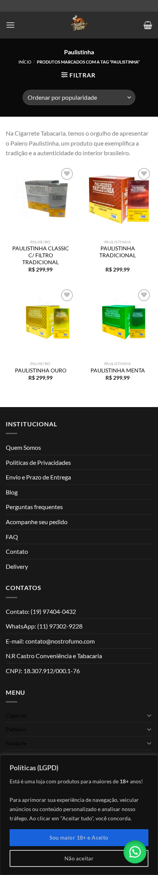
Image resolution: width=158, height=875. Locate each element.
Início (24, 61)
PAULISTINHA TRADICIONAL (117, 251)
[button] (134, 851)
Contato (17, 551)
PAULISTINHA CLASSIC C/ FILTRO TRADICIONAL (40, 255)
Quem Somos (23, 447)
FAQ (12, 536)
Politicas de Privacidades (38, 462)
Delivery (17, 566)
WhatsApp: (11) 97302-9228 (44, 626)
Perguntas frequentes (34, 506)
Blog (12, 492)
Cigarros (16, 715)
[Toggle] (149, 715)
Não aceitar (79, 858)
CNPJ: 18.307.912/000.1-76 (43, 670)
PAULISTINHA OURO (40, 370)
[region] (79, 815)
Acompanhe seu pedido (36, 521)
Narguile (16, 743)
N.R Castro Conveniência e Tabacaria (54, 655)
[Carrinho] (147, 25)
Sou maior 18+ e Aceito (78, 837)
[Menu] (10, 24)
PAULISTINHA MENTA (118, 370)
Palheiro (16, 729)
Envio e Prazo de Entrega (38, 477)
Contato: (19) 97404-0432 (41, 611)
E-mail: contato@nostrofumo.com (50, 641)
